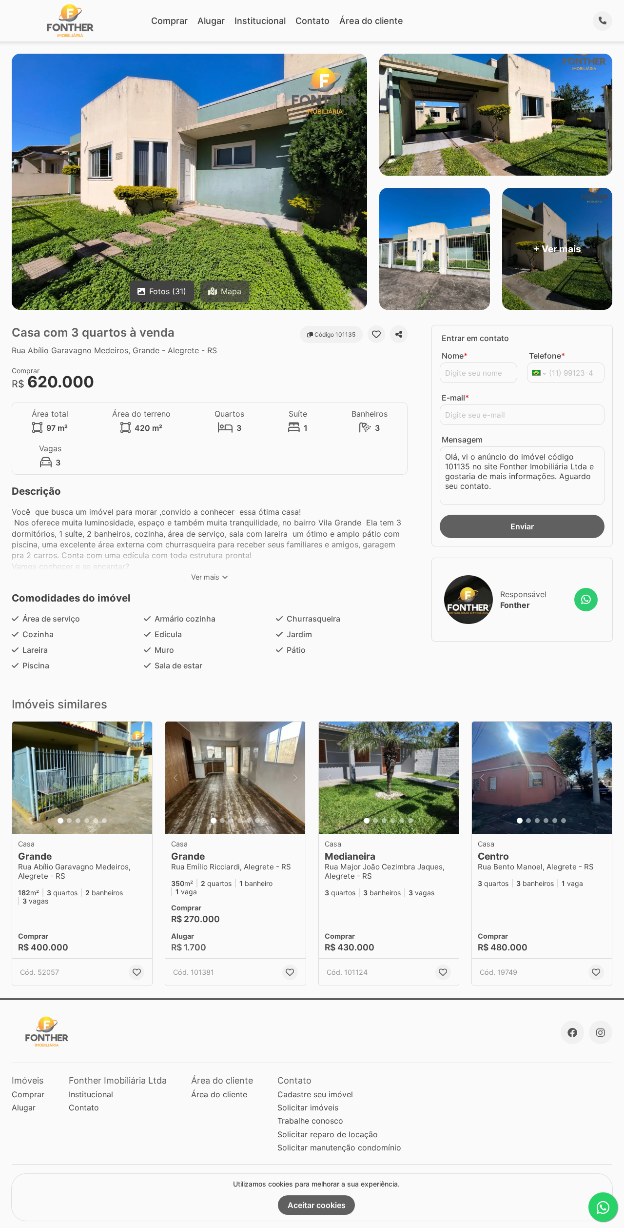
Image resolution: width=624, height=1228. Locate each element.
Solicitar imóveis (307, 1107)
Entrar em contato (475, 338)
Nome (455, 356)
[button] (82, 778)
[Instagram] (600, 1032)
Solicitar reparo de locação (327, 1134)
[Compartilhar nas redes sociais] (399, 334)
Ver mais (205, 577)
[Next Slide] (142, 778)
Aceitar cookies (317, 1205)
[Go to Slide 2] (69, 820)
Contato (312, 21)
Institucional (260, 21)
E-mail (455, 398)
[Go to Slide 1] (60, 821)
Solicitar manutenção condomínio (339, 1147)
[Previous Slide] (22, 778)
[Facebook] (572, 1032)
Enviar (522, 526)
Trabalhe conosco (310, 1121)
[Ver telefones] (602, 21)
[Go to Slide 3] (78, 820)
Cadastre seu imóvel (315, 1094)
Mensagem (462, 439)
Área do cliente (371, 21)
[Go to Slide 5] (95, 820)
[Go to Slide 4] (86, 820)
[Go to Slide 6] (104, 820)
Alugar (211, 21)
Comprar (169, 21)
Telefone (547, 356)
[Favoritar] (376, 334)
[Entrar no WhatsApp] (586, 599)
